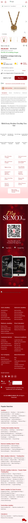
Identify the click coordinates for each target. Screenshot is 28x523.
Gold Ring (3, 312)
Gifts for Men (4, 496)
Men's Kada (21, 459)
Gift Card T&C (17, 345)
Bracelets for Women (6, 479)
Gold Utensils (20, 496)
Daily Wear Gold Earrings (6, 475)
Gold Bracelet (22, 415)
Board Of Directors (5, 359)
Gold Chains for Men (5, 435)
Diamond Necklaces (5, 449)
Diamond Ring (17, 310)
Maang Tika (3, 482)
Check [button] (24, 70)
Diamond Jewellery (5, 414)
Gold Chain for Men (5, 317)
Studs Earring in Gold (6, 438)
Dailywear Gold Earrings (17, 435)
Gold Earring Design (5, 419)
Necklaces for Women (18, 479)
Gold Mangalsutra (5, 412)
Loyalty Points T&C (18, 340)
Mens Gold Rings (16, 463)
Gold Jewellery (20, 412)
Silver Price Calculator (19, 326)
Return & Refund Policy (6, 343)
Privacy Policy (4, 347)
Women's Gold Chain (6, 319)
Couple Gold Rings (16, 484)
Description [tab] (4, 93)
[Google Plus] (12, 376)
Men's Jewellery (4, 459)
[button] (2, 2)
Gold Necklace (4, 310)
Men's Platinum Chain (6, 328)
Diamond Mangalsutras (17, 449)
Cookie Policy (4, 349)
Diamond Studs (18, 317)
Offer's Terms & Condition (20, 341)
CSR (2, 364)
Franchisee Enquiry (18, 366)
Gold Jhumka (20, 481)
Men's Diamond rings (19, 458)
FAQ (15, 359)
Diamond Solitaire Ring (19, 315)
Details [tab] (10, 93)
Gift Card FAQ (17, 347)
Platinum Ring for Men (6, 329)
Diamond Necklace (18, 312)
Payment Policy (4, 341)
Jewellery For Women (6, 473)
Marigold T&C (17, 343)
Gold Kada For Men (5, 423)
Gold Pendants (4, 431)
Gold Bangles (4, 315)
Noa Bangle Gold (5, 481)
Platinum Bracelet (5, 331)
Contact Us (3, 340)
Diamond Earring (18, 314)
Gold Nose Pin (14, 423)
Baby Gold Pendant (5, 415)
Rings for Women (17, 473)
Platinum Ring (4, 326)
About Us (3, 357)
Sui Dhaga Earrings (14, 417)
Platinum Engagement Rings (8, 495)
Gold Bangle (14, 421)
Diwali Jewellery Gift (5, 507)
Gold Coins (3, 509)
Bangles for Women (5, 477)
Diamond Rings (4, 417)
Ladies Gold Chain (5, 421)
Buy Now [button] (21, 78)
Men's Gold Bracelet (15, 461)
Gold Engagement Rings (17, 491)
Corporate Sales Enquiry (6, 345)
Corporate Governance (6, 361)
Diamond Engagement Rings (7, 493)
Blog (15, 357)
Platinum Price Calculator (20, 329)
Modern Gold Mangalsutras (7, 433)
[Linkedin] (15, 376)
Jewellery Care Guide (19, 364)
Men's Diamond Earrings (6, 458)
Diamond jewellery (5, 445)
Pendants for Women (17, 477)
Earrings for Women (19, 475)
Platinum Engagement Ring (7, 333)
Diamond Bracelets (15, 451)
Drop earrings (16, 438)
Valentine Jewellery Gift (18, 507)
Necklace (13, 412)
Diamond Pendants (15, 447)
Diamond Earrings (5, 447)
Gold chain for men (5, 463)
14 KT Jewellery (15, 414)
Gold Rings (14, 415)
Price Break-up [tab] (17, 93)
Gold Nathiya (20, 482)
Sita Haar (12, 481)
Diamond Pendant (18, 319)
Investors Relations (5, 363)
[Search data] (3, 6)
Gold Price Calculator (19, 328)
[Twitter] (2, 376)
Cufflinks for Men (5, 461)
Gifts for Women (20, 495)
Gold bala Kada (11, 482)
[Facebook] (5, 376)
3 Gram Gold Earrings (6, 500)
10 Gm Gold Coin (5, 498)
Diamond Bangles (5, 451)
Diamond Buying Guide (19, 368)
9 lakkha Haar (13, 498)
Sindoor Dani (12, 496)
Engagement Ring (5, 491)
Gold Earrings (4, 314)
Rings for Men (13, 459)
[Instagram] (9, 376)
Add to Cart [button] (7, 78)
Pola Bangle (4, 437)
